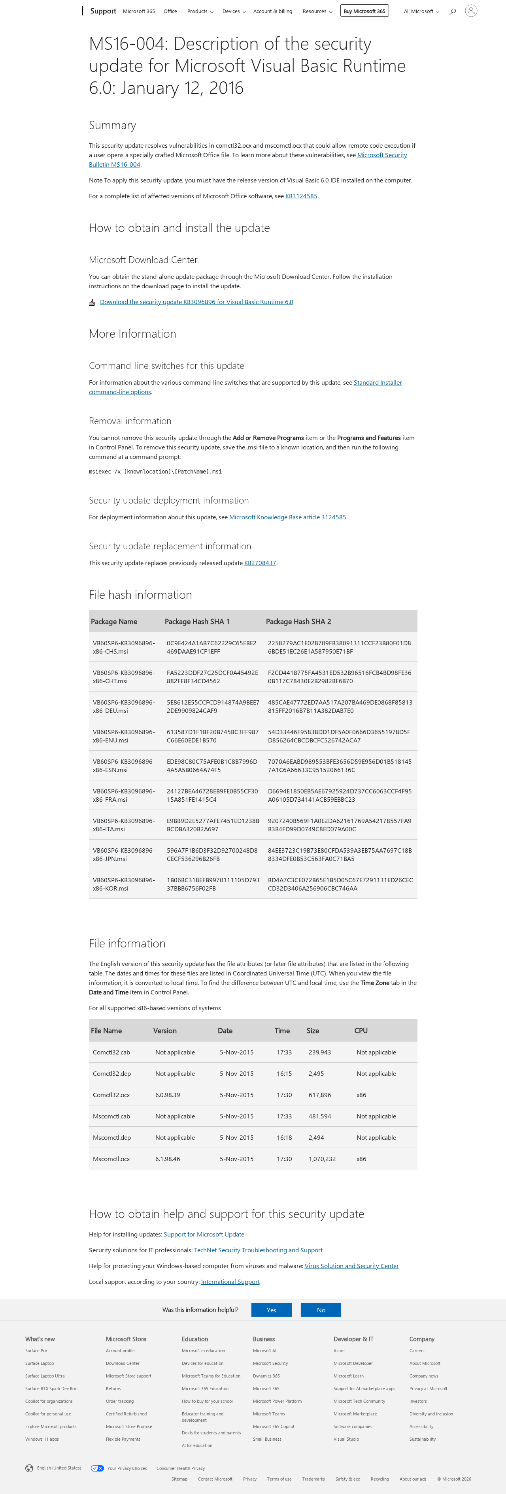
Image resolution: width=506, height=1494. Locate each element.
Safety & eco (348, 1479)
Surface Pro (36, 1350)
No (321, 1310)
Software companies (353, 1426)
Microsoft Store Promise (129, 1426)
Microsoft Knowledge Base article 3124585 (287, 517)
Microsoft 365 (139, 11)
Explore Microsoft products (51, 1426)
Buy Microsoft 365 (364, 11)
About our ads (413, 1479)
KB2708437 (260, 562)
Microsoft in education (203, 1350)
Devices (231, 11)
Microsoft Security (270, 1363)
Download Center (123, 1363)
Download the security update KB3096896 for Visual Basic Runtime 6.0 (196, 301)
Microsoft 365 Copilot (274, 1426)
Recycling (380, 1479)
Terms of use (279, 1479)
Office (170, 11)
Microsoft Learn (349, 1376)
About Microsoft (425, 1363)
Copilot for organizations (49, 1401)
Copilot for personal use (48, 1414)
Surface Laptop (39, 1363)
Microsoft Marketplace (355, 1414)
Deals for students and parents (211, 1433)
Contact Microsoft (215, 1479)
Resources (315, 11)
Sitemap (179, 1479)
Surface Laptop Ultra (45, 1376)
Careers (417, 1350)
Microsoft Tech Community (359, 1401)
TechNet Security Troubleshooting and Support (258, 1250)
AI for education (197, 1445)
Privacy (250, 1479)
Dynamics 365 (266, 1376)
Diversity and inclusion (431, 1414)
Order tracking (120, 1401)
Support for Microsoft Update (204, 1234)
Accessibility (421, 1426)
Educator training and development (202, 1417)
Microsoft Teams (269, 1414)
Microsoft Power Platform (277, 1401)
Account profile (120, 1350)
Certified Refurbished (126, 1414)
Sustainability (423, 1439)
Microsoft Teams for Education (211, 1376)
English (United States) (59, 1468)
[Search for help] (452, 10)
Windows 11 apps (42, 1439)
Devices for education (202, 1363)
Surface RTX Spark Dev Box (51, 1388)
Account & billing (273, 11)
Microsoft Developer (353, 1363)
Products (197, 11)
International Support (230, 1281)
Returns (113, 1388)
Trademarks (313, 1479)
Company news (424, 1376)
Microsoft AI (264, 1350)
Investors (418, 1401)
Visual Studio (346, 1439)
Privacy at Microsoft (428, 1388)
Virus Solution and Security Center (352, 1265)
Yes (271, 1310)
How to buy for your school (207, 1401)
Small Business (267, 1439)
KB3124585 (301, 196)
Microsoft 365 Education (205, 1388)
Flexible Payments (123, 1439)
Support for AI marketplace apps (364, 1388)
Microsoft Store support (128, 1376)
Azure (339, 1350)
